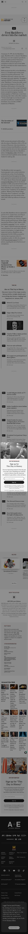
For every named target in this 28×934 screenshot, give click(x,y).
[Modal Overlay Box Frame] (14, 467)
